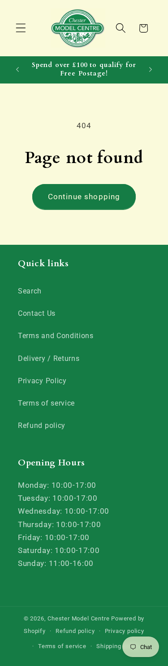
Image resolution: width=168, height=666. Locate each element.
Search (30, 291)
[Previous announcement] (17, 70)
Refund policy (41, 425)
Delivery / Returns (48, 358)
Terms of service (46, 403)
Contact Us (37, 313)
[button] (20, 28)
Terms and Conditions (56, 335)
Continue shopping (84, 196)
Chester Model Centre (78, 618)
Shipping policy (118, 646)
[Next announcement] (150, 70)
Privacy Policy (42, 381)
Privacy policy (124, 631)
